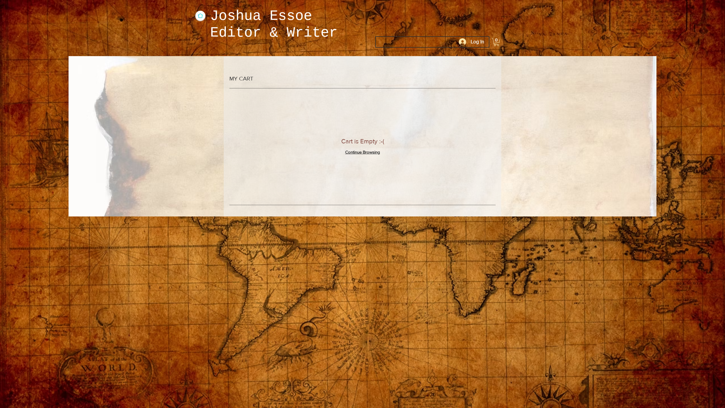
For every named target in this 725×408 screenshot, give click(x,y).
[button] (496, 42)
